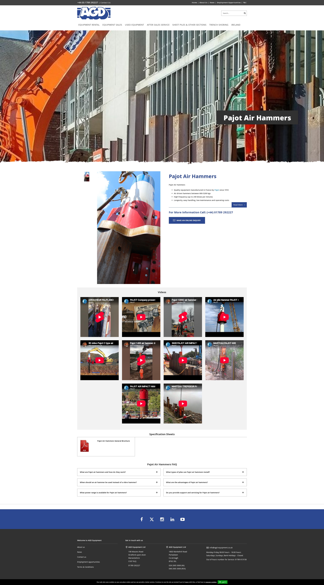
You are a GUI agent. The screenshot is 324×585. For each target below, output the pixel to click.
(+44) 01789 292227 (220, 212)
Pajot (217, 190)
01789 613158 (240, 559)
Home (194, 2)
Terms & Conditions (85, 567)
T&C (245, 2)
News (212, 2)
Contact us (81, 557)
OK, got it (222, 582)
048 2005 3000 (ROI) (177, 568)
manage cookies (211, 582)
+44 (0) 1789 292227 (87, 2)
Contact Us (105, 2)
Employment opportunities (88, 562)
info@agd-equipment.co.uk (220, 547)
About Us (203, 2)
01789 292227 (134, 565)
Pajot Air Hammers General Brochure (113, 441)
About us (81, 547)
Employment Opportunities (229, 2)
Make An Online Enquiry (189, 220)
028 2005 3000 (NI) (176, 565)
